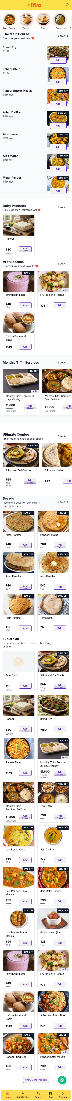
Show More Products (36, 1080)
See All (62, 35)
